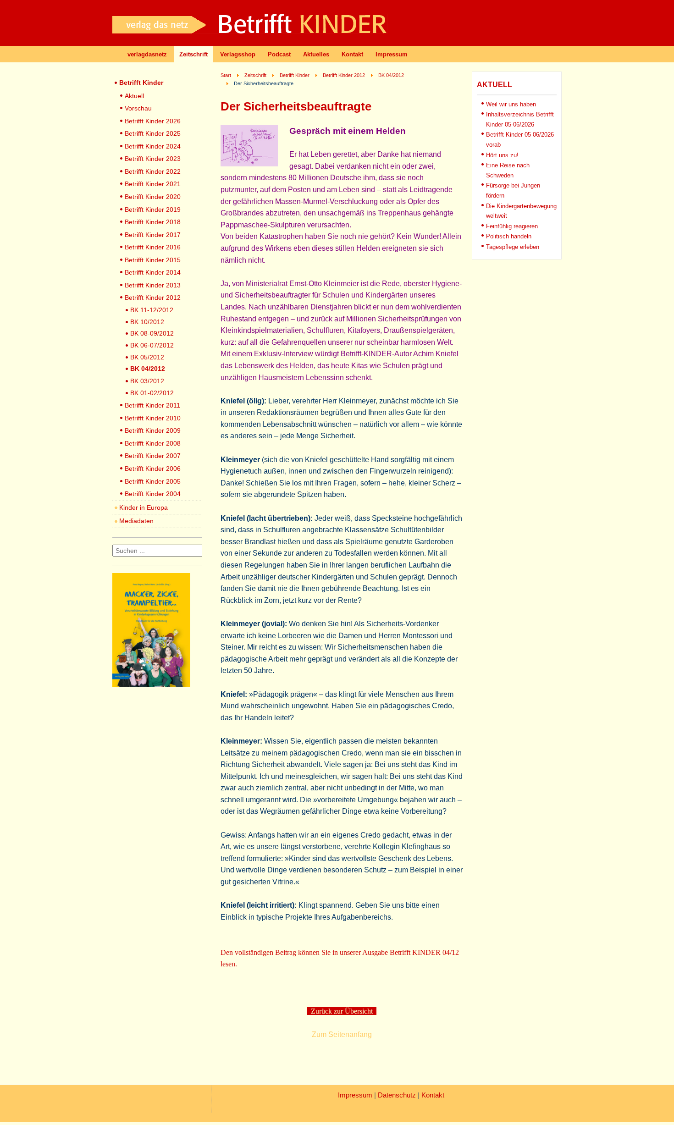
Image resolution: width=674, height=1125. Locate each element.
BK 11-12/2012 (151, 310)
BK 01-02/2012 (152, 393)
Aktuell (134, 95)
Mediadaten (136, 520)
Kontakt (352, 54)
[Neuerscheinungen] (151, 684)
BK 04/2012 (147, 368)
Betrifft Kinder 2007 (153, 455)
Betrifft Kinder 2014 (153, 272)
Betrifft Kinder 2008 (153, 443)
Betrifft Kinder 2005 (153, 481)
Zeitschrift (193, 54)
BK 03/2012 (147, 381)
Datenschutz (397, 1095)
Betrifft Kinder (141, 82)
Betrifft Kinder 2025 (153, 133)
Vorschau (138, 108)
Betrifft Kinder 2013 (153, 285)
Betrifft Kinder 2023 (153, 158)
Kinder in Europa (143, 507)
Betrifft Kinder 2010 (153, 418)
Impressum (392, 54)
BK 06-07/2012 (152, 345)
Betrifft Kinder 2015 (153, 260)
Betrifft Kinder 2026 (153, 121)
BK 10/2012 (147, 321)
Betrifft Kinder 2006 (153, 468)
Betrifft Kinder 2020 (153, 196)
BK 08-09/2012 (152, 333)
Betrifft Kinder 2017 (153, 234)
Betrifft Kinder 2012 (153, 297)
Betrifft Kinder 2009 (153, 430)
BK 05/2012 (147, 357)
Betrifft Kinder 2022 (153, 171)
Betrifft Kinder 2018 (153, 222)
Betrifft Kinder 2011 (152, 405)
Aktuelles (316, 54)
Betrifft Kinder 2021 (153, 184)
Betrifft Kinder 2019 (153, 209)
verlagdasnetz (147, 54)
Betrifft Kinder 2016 (153, 247)
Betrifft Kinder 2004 (153, 493)
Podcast (279, 54)
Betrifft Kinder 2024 (153, 146)
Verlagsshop (237, 54)
